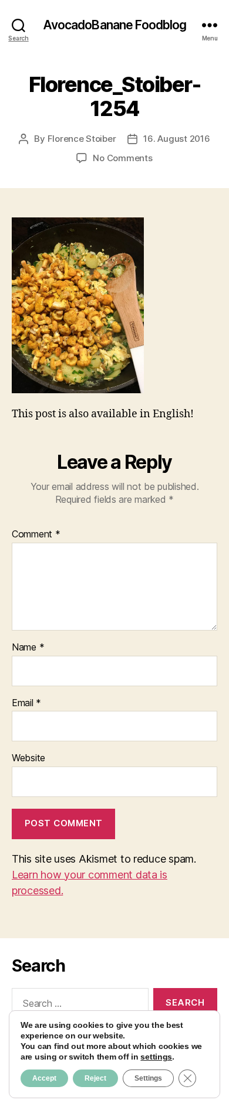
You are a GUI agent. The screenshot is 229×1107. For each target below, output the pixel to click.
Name (28, 647)
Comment (36, 534)
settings (156, 1056)
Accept (44, 1078)
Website (28, 758)
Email (26, 703)
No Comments (122, 158)
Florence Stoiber (82, 138)
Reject (95, 1078)
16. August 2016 (176, 138)
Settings (148, 1078)
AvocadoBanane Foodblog (115, 25)
